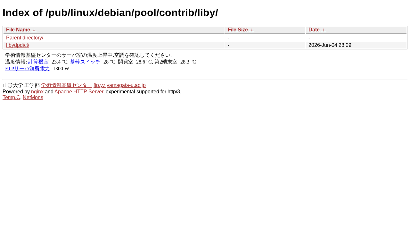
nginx (37, 91)
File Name (18, 29)
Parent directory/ (24, 37)
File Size (238, 29)
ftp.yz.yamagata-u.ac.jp (120, 85)
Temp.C (11, 97)
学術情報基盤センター (66, 85)
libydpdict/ (17, 45)
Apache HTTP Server (78, 91)
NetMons (33, 97)
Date (314, 29)
